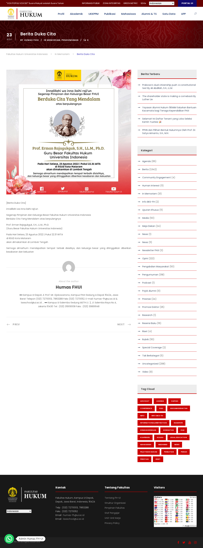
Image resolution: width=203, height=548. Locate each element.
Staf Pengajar (112, 513)
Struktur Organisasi (115, 503)
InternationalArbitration (153, 422)
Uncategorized (150, 363)
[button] (9, 539)
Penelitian (169, 452)
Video (145, 371)
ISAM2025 (178, 422)
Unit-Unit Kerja (113, 518)
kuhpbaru (145, 437)
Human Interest (151, 185)
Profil (61, 14)
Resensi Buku (149, 323)
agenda (160, 401)
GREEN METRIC (130, 3)
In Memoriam (52, 40)
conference (146, 408)
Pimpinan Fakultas (115, 507)
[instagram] (195, 542)
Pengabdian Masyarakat (155, 266)
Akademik (76, 14)
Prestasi (146, 299)
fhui (161, 408)
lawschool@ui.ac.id (73, 519)
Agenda (146, 161)
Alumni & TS (149, 14)
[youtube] (189, 542)
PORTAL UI (187, 3)
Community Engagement (156, 177)
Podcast (146, 282)
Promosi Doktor (150, 307)
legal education (178, 437)
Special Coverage (152, 347)
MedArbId (162, 444)
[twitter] (183, 542)
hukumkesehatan (178, 408)
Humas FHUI (31, 40)
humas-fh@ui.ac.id (73, 515)
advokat (144, 401)
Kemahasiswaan (148, 430)
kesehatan (168, 430)
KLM (182, 430)
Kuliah (160, 437)
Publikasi (109, 14)
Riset (144, 331)
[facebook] (178, 542)
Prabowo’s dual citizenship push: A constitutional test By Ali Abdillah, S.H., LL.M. (169, 86)
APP (183, 14)
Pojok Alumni (149, 290)
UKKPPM (93, 14)
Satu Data (168, 14)
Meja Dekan (148, 226)
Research (147, 315)
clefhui (174, 401)
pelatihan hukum (148, 452)
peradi (184, 452)
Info (142, 415)
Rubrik (145, 339)
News (145, 234)
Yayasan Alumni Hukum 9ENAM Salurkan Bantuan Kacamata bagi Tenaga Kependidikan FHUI (169, 109)
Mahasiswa (128, 14)
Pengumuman (70, 40)
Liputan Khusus (150, 209)
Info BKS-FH (148, 201)
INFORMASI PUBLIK (91, 3)
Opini (145, 258)
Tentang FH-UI (113, 497)
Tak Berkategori (150, 355)
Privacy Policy (112, 523)
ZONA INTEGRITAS (111, 3)
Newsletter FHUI (150, 250)
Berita (145, 169)
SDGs (143, 3)
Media (145, 218)
